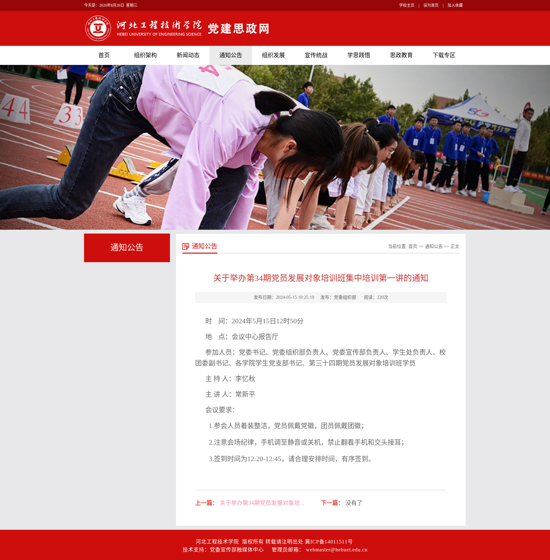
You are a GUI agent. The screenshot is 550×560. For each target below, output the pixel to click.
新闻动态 (188, 55)
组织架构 (145, 55)
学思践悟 (358, 55)
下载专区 (444, 55)
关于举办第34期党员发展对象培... (262, 503)
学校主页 (406, 5)
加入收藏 (455, 5)
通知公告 (230, 55)
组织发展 (273, 55)
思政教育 (401, 55)
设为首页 (431, 5)
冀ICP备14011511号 (329, 541)
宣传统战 (316, 55)
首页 (104, 55)
